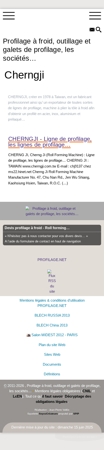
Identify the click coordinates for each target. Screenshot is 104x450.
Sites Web (52, 354)
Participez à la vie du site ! (80, 437)
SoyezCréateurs (48, 413)
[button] (98, 30)
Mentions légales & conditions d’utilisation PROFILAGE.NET (52, 303)
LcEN (17, 396)
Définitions (52, 374)
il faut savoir (52, 396)
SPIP (76, 413)
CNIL (86, 391)
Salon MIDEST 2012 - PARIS (54, 335)
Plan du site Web (52, 345)
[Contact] (92, 30)
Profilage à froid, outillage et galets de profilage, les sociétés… (47, 49)
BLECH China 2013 (52, 325)
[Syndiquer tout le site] (52, 281)
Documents (52, 364)
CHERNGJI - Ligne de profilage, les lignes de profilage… (50, 142)
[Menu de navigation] (9, 16)
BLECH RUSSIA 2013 (52, 315)
